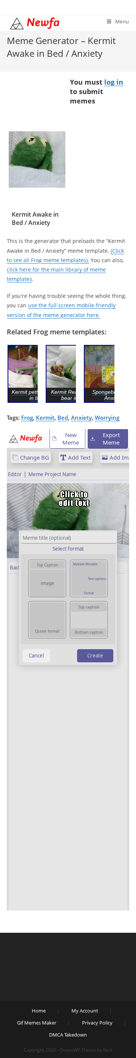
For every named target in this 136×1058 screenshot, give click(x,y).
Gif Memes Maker (36, 1022)
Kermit (45, 417)
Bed (62, 417)
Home (39, 1010)
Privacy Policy (97, 1022)
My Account (84, 1010)
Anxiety (81, 417)
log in (113, 82)
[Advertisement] (37, 104)
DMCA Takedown (68, 1034)
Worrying (107, 417)
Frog (27, 417)
